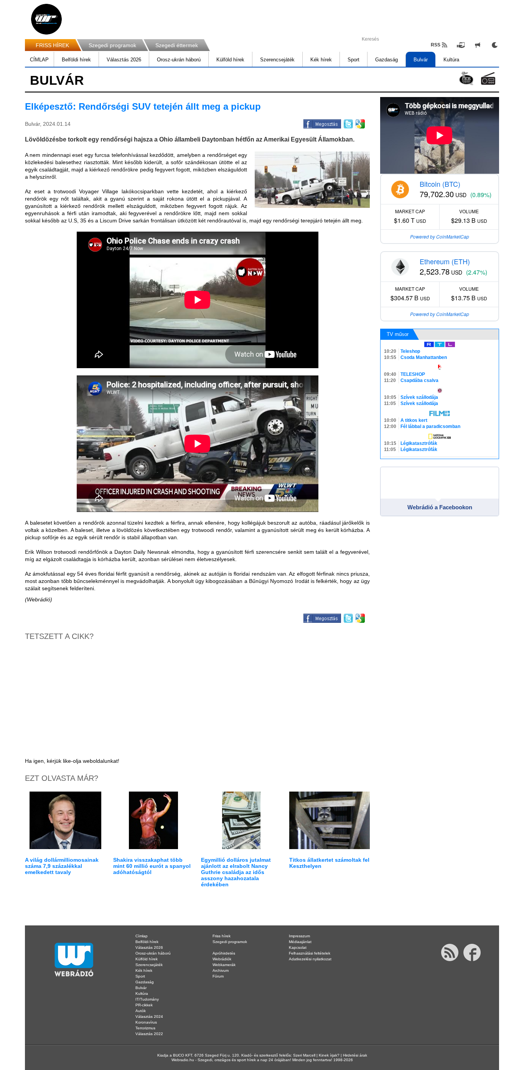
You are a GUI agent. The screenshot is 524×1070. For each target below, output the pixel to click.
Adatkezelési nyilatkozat (310, 959)
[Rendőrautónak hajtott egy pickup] (312, 179)
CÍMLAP (39, 60)
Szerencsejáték (277, 60)
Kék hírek (321, 60)
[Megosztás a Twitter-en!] (348, 123)
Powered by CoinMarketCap (439, 236)
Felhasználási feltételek (309, 953)
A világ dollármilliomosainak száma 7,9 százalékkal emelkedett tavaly (62, 866)
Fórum (218, 976)
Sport (353, 60)
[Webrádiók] (488, 78)
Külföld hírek (230, 60)
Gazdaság (386, 60)
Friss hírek (222, 936)
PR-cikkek (144, 1005)
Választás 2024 (149, 1016)
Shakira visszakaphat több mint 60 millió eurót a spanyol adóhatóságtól (152, 866)
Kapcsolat (297, 947)
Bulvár (421, 60)
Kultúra (451, 60)
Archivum (221, 970)
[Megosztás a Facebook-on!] (321, 123)
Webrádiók (222, 959)
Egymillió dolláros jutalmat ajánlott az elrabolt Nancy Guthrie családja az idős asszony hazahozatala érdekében (236, 872)
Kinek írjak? (329, 1055)
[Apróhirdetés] (477, 45)
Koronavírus (146, 1022)
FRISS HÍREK (52, 45)
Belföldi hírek (76, 60)
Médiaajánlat (300, 942)
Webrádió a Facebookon (439, 507)
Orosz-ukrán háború (179, 60)
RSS (435, 45)
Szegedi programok (112, 45)
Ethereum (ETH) (445, 261)
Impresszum (299, 936)
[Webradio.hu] (46, 19)
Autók (140, 1011)
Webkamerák (224, 965)
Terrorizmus (145, 1028)
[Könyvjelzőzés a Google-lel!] (359, 123)
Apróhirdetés (224, 953)
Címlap (141, 936)
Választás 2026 (124, 60)
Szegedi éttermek (176, 45)
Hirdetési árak (355, 1055)
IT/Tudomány (147, 999)
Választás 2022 (149, 1034)
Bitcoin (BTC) (440, 184)
